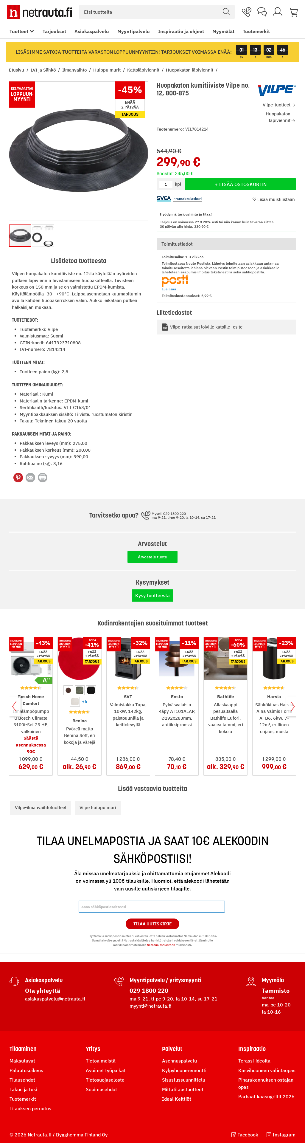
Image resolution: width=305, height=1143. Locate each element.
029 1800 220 (149, 990)
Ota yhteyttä (42, 990)
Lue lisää (169, 289)
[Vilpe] (277, 90)
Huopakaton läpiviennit (190, 70)
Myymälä (273, 980)
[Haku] (226, 12)
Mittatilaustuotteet (182, 1089)
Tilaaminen (23, 1049)
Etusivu (17, 70)
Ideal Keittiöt (176, 1099)
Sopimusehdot (101, 1089)
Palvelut (172, 1049)
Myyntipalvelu (133, 31)
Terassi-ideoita (254, 1061)
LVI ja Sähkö (44, 70)
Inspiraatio (252, 1049)
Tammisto (276, 990)
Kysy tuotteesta (152, 595)
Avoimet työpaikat (106, 1070)
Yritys (93, 1049)
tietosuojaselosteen (161, 945)
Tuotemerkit (256, 31)
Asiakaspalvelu (91, 31)
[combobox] (157, 12)
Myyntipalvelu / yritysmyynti (165, 980)
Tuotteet (19, 31)
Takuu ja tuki (23, 1089)
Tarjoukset (54, 31)
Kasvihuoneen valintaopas (266, 1070)
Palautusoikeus (26, 1070)
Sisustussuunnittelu (183, 1080)
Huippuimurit (107, 70)
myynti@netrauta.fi (151, 1006)
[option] (68, 690)
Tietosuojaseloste (105, 1080)
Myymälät (223, 31)
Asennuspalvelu (179, 1061)
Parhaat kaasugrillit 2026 (266, 1096)
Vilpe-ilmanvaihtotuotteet (40, 807)
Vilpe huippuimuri (98, 807)
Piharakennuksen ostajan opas (265, 1083)
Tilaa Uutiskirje (152, 924)
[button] (43, 235)
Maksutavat (22, 1061)
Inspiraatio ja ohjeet (181, 31)
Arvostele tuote (152, 557)
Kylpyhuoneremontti (184, 1070)
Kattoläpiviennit (144, 70)
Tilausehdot (22, 1080)
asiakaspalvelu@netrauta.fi (55, 999)
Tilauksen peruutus (30, 1108)
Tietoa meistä (101, 1061)
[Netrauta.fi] (39, 12)
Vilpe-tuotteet (276, 105)
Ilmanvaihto (75, 70)
